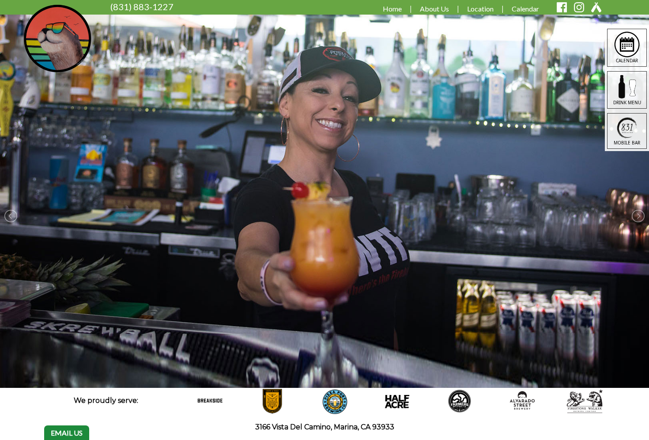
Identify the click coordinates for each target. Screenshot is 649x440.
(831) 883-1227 (142, 6)
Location (480, 8)
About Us (434, 8)
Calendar (525, 8)
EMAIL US (67, 433)
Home (392, 8)
